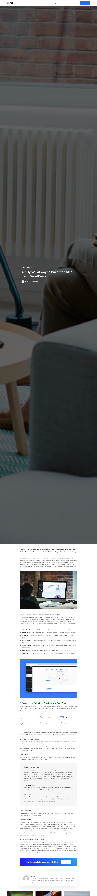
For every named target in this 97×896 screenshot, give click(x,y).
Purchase (84, 3)
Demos (75, 3)
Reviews (23, 267)
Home (49, 3)
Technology (29, 267)
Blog (54, 3)
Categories (67, 3)
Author (60, 3)
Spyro (27, 281)
